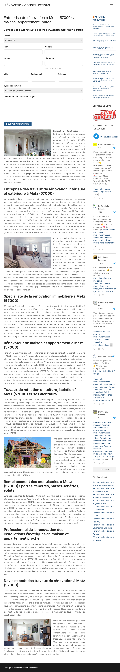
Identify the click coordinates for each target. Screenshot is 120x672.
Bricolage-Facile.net (103, 258)
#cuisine (97, 334)
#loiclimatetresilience (102, 395)
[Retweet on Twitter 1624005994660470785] (99, 349)
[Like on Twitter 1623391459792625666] (104, 404)
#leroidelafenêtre (107, 243)
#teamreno (98, 446)
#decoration (105, 435)
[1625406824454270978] (107, 250)
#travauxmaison (100, 427)
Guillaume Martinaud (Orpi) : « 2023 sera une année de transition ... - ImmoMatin (104, 80)
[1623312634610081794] (107, 463)
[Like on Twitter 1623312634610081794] (104, 463)
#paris (96, 243)
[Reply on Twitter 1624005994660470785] (95, 349)
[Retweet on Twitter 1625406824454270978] (99, 250)
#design (107, 446)
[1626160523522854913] (107, 198)
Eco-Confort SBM (106, 144)
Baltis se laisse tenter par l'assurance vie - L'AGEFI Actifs (104, 41)
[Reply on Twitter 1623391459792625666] (95, 404)
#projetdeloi (98, 397)
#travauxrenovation (102, 451)
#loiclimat (108, 392)
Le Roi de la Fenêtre (103, 207)
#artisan (97, 448)
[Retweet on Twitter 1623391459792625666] (99, 404)
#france (96, 240)
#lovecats (97, 331)
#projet (96, 456)
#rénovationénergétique (104, 384)
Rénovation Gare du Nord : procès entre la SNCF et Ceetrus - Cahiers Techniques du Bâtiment (104, 55)
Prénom (48, 47)
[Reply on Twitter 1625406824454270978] (95, 250)
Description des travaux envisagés (20, 96)
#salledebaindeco (101, 345)
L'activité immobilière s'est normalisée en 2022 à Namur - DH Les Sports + (103, 26)
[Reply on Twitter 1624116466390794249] (95, 295)
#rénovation (98, 379)
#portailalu (106, 191)
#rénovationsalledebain (103, 389)
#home (96, 435)
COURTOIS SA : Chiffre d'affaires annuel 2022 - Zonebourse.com (103, 48)
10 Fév (100, 263)
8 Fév (110, 356)
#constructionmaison (102, 237)
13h (99, 148)
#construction (99, 430)
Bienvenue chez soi (105, 304)
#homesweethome (101, 443)
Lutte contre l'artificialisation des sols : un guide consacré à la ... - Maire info (104, 64)
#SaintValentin (109, 229)
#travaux (97, 422)
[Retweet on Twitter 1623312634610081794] (99, 463)
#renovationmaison (101, 189)
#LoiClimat (98, 392)
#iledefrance (106, 240)
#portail (96, 191)
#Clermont (98, 459)
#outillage (104, 286)
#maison (106, 331)
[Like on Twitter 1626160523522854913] (104, 198)
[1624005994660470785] (107, 349)
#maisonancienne (101, 339)
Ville (6, 74)
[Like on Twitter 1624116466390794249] (104, 295)
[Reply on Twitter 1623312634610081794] (95, 463)
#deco (96, 438)
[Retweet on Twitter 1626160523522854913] (99, 198)
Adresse (62, 74)
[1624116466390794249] (107, 295)
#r (112, 451)
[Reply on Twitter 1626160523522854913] (95, 198)
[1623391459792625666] (107, 404)
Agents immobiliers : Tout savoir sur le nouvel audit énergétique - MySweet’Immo (104, 97)
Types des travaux (12, 86)
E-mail (7, 58)
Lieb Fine (102, 356)
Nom (6, 47)
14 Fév (100, 212)
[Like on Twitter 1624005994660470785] (104, 349)
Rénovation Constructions (27, 5)
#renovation (108, 278)
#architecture (105, 438)
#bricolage (98, 232)
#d (102, 454)
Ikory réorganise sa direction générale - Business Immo (102, 72)
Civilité (7, 35)
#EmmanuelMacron (101, 400)
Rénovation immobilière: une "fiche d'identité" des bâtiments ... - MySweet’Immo (104, 88)
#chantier (105, 425)
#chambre (97, 342)
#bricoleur (97, 281)
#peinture (108, 454)
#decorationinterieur (102, 440)
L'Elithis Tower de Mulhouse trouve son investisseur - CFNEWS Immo (104, 34)
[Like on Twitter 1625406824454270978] (104, 250)
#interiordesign (107, 456)
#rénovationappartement (104, 387)
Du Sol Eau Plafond (103, 413)
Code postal (36, 74)
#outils (96, 286)
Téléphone (49, 58)
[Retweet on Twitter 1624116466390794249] (99, 295)
